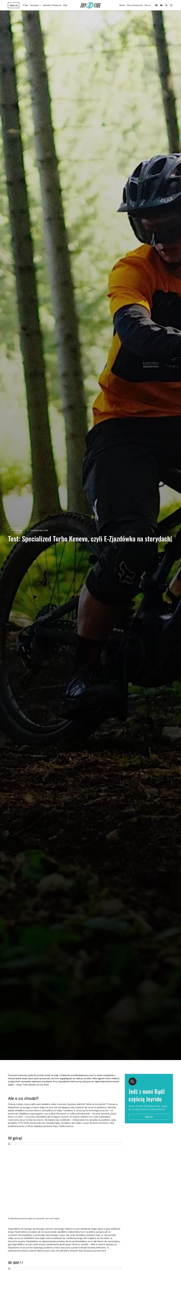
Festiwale (34, 5)
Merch (147, 5)
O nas (25, 5)
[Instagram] (166, 5)
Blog (65, 5)
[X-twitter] (171, 5)
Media (122, 5)
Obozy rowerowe (135, 5)
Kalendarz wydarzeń (52, 5)
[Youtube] (161, 5)
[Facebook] (156, 5)
